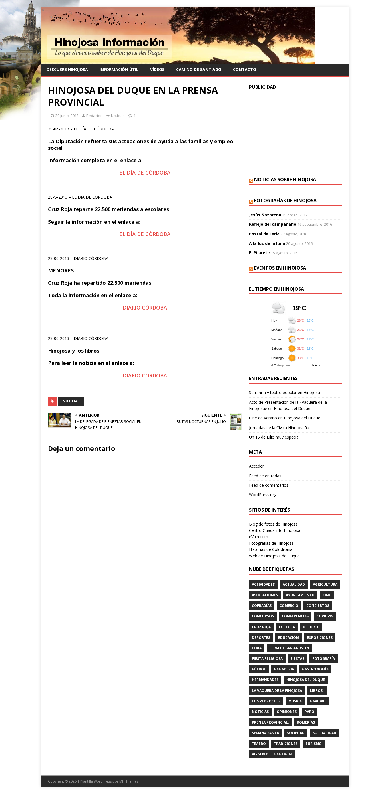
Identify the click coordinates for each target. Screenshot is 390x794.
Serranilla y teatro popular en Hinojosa (284, 392)
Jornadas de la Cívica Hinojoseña (279, 427)
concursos (263, 616)
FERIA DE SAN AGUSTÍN (289, 648)
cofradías (262, 605)
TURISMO (313, 743)
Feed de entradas (265, 475)
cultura (287, 627)
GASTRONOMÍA (315, 669)
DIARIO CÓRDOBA (145, 307)
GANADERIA (284, 669)
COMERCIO (289, 605)
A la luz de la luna (267, 243)
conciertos (317, 605)
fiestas (297, 658)
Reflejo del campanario (272, 224)
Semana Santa (265, 732)
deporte (311, 627)
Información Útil (119, 69)
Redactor (94, 115)
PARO (309, 711)
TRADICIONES (285, 743)
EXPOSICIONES (320, 637)
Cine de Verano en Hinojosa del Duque (284, 418)
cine (327, 595)
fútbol (259, 669)
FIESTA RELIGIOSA (267, 658)
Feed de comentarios (268, 485)
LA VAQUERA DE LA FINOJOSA (277, 690)
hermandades (265, 679)
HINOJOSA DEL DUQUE (305, 679)
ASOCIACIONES (265, 595)
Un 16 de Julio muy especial (274, 437)
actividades (263, 584)
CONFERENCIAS (295, 616)
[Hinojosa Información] (178, 60)
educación (288, 637)
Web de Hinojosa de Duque (274, 556)
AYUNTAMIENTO (300, 595)
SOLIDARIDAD (324, 732)
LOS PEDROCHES (266, 701)
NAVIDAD (318, 701)
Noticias (118, 115)
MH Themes (128, 781)
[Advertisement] (295, 133)
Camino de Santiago (198, 69)
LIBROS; (317, 690)
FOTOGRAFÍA (323, 658)
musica (295, 701)
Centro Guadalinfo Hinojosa (274, 530)
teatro (259, 743)
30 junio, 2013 (67, 115)
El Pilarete (259, 252)
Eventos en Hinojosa (280, 268)
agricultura (325, 584)
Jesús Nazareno (265, 214)
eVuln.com (258, 536)
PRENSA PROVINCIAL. (270, 722)
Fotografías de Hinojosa (285, 200)
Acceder (256, 466)
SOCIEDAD (296, 732)
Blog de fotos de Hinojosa (273, 524)
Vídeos (157, 69)
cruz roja (261, 627)
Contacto (244, 69)
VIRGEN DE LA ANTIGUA (272, 754)
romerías (306, 722)
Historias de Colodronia (270, 549)
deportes (261, 637)
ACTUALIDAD (294, 584)
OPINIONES (287, 711)
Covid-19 (325, 616)
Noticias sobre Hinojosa (285, 179)
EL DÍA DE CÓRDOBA (144, 172)
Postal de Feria (264, 234)
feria (257, 648)
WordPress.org (262, 494)
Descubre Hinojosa (67, 69)
